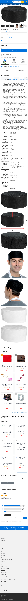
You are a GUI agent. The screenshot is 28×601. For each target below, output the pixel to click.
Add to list (7, 70)
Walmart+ (3, 553)
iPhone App (3, 583)
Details (10, 67)
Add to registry (21, 70)
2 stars (2, 509)
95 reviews (9, 31)
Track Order (11, 529)
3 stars (2, 508)
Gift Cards (3, 555)
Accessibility (3, 564)
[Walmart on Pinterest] (9, 590)
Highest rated (15, 515)
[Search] (22, 2)
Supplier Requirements (5, 543)
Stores (2, 549)
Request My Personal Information (7, 577)
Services (10, 4)
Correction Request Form (7, 482)
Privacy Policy (4, 574)
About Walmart (4, 535)
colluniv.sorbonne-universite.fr (15, 40)
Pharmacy (3, 561)
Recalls (2, 563)
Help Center (21, 527)
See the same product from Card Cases (19, 412)
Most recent (7, 515)
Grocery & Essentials (21, 4)
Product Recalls (4, 566)
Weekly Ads (19, 529)
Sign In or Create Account (10, 527)
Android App (3, 585)
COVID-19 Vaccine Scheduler (6, 559)
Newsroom (3, 538)
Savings (15, 4)
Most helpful (23, 515)
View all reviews (5, 501)
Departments (5, 4)
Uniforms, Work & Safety (23, 79)
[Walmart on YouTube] (6, 590)
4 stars (2, 506)
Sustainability (3, 542)
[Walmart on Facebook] (2, 590)
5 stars (2, 505)
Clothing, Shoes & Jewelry (13, 79)
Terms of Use (3, 572)
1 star (2, 511)
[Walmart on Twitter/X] (4, 590)
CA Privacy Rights (4, 576)
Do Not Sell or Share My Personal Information (9, 579)
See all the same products (22, 472)
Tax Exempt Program (5, 568)
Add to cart (14, 50)
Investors (3, 540)
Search (25, 517)
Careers (2, 536)
